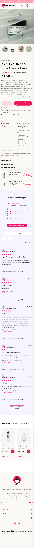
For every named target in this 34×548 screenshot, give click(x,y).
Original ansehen (7, 293)
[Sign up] (30, 503)
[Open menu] (31, 5)
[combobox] (24, 243)
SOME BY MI (5, 60)
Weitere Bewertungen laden (17, 407)
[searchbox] (9, 233)
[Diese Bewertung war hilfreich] (18, 271)
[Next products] (31, 439)
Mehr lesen (13, 327)
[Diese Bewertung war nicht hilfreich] (22, 271)
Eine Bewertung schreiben (17, 225)
